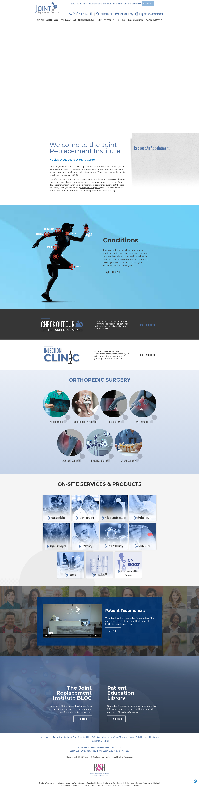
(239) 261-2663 (80, 14)
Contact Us (157, 19)
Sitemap (106, 741)
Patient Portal (106, 14)
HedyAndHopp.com (103, 775)
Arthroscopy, (82, 783)
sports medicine (57, 182)
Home (42, 737)
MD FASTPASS (148, 3)
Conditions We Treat (68, 19)
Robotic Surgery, (129, 783)
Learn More (149, 325)
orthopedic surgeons (90, 188)
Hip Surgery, (108, 783)
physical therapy (117, 179)
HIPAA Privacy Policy (96, 741)
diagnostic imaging (75, 182)
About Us (40, 19)
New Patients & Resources (132, 19)
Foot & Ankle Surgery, (95, 783)
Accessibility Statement (152, 737)
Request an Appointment (151, 14)
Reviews (148, 19)
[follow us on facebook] (91, 14)
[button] (195, 781)
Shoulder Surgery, (142, 783)
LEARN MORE (116, 272)
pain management (97, 182)
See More (113, 630)
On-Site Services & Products (107, 19)
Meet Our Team (52, 19)
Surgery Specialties (86, 19)
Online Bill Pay (126, 14)
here (129, 3)
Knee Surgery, (118, 783)
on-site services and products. (130, 785)
